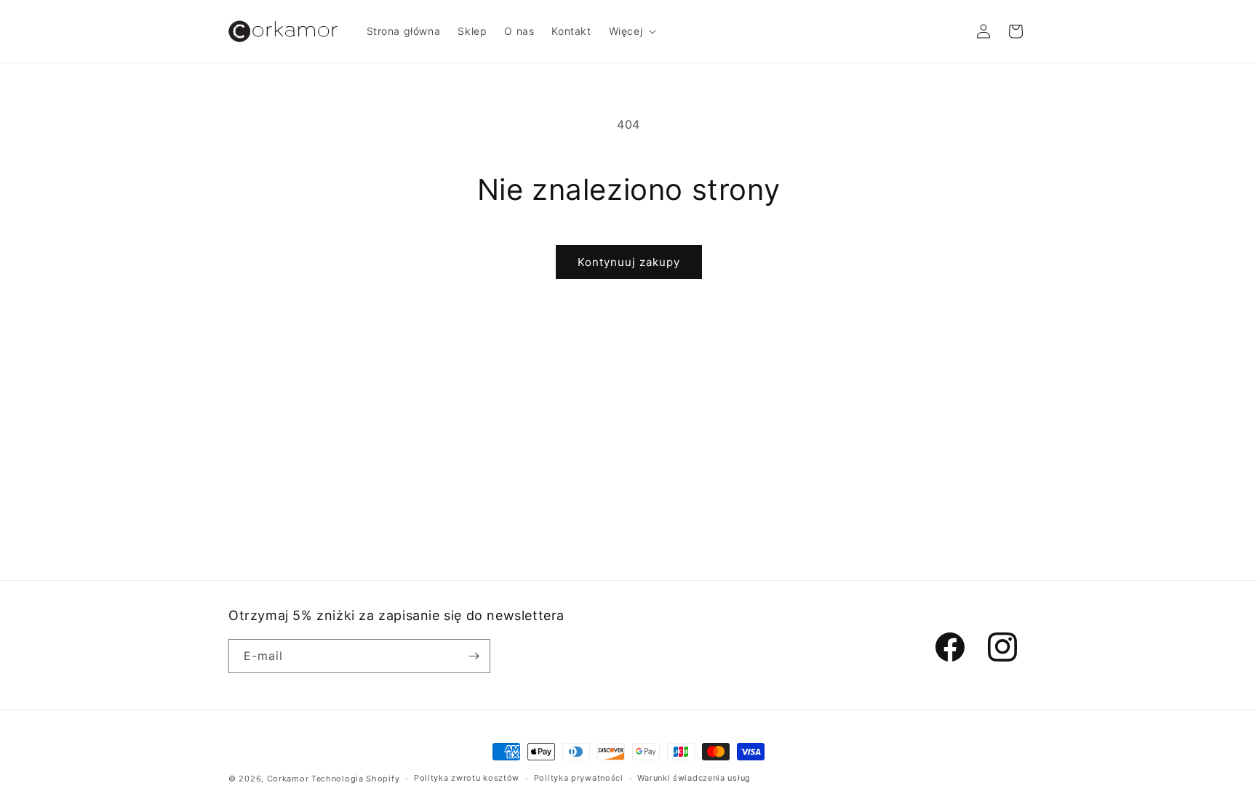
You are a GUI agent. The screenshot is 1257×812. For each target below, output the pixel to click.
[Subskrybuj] (474, 656)
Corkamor (288, 778)
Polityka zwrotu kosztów (466, 778)
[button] (631, 31)
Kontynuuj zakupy (629, 262)
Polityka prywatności (578, 778)
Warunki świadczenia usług (694, 778)
